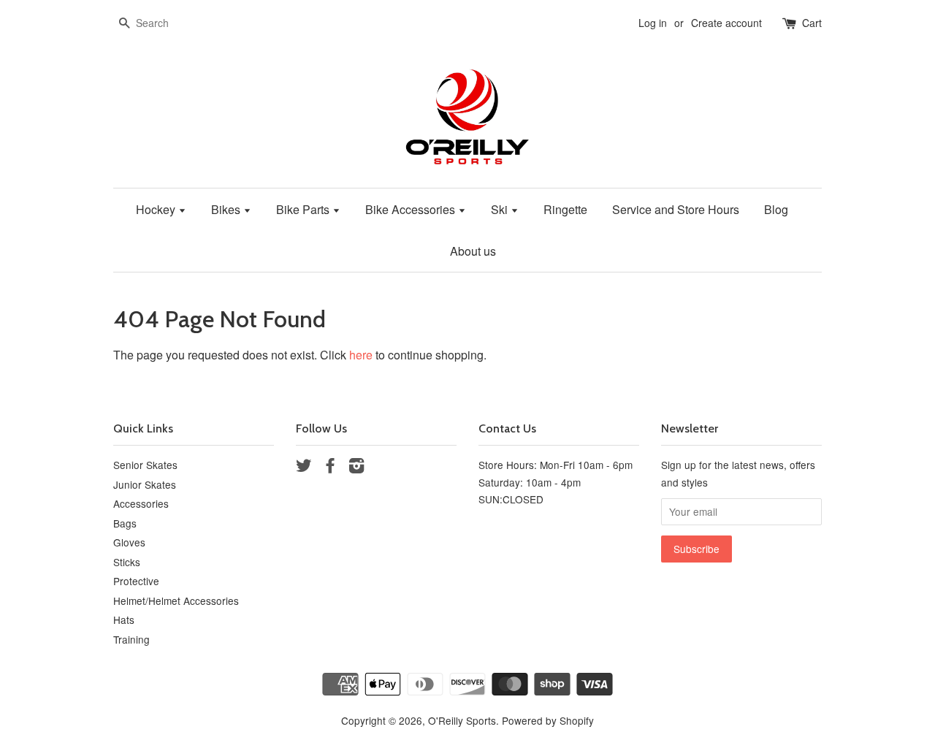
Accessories (141, 503)
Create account (726, 22)
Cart (812, 22)
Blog (776, 209)
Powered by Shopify (548, 720)
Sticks (126, 561)
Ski (501, 209)
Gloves (129, 542)
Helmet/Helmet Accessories (176, 600)
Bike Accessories (411, 209)
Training (131, 639)
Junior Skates (144, 484)
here (361, 354)
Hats (123, 619)
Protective (136, 580)
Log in (652, 22)
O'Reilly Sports (462, 720)
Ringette (565, 209)
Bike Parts (304, 209)
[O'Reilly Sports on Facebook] (330, 467)
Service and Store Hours (675, 209)
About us (473, 251)
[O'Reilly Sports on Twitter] (304, 467)
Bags (125, 523)
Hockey (157, 209)
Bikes (227, 209)
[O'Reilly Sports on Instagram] (356, 467)
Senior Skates (145, 464)
